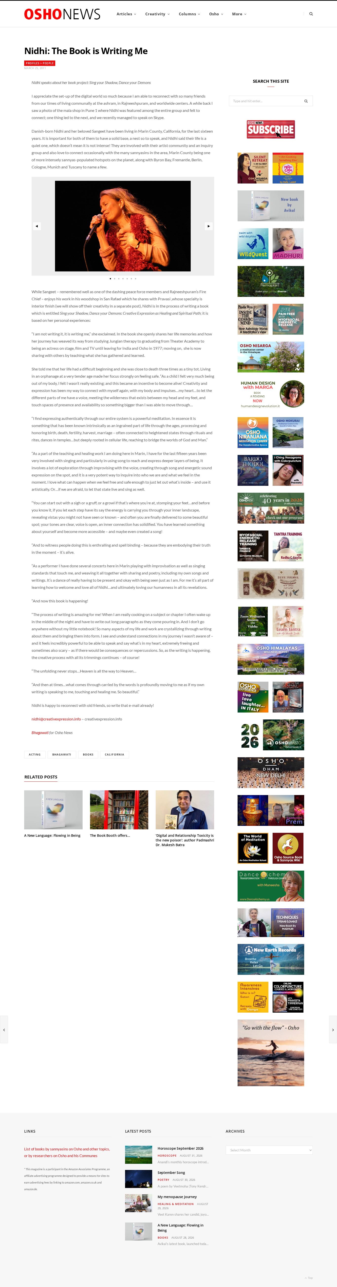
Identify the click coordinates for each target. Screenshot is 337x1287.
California (114, 754)
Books (88, 754)
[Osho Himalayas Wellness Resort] (271, 673)
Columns (187, 13)
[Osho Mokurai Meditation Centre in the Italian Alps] (288, 446)
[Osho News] (62, 14)
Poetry (163, 1180)
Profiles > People (40, 63)
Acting (35, 754)
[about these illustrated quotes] (271, 1085)
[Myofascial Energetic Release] (288, 333)
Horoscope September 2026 (181, 1148)
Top (310, 1278)
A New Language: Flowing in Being (52, 835)
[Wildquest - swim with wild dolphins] (253, 257)
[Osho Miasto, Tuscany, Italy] (271, 749)
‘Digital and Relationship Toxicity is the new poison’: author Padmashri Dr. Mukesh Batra (185, 840)
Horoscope (167, 1155)
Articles (124, 13)
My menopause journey (177, 1196)
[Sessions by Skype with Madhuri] (288, 257)
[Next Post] (333, 1029)
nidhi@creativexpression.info (56, 718)
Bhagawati (40, 732)
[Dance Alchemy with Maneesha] (271, 900)
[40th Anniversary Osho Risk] (271, 522)
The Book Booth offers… (110, 835)
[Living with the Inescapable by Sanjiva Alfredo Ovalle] (288, 711)
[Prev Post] (4, 1029)
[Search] (308, 14)
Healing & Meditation (176, 1204)
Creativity (155, 13)
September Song (171, 1172)
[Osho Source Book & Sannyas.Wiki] (288, 862)
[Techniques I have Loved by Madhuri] (271, 935)
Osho (214, 13)
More (237, 13)
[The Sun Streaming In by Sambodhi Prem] (271, 824)
